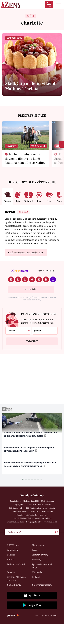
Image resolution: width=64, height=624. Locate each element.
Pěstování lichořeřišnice (23, 518)
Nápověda (37, 572)
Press (34, 550)
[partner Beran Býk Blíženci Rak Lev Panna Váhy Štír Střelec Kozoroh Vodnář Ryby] (45, 331)
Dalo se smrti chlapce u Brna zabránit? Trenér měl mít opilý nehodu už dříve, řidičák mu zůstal (30, 434)
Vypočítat (32, 341)
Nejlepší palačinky (33, 522)
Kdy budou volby (16, 508)
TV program (18, 504)
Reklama (11, 554)
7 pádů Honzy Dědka (19, 511)
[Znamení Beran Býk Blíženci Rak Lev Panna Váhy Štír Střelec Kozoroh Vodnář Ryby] (18, 331)
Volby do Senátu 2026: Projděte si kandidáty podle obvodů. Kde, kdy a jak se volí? (29, 449)
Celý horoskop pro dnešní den (25, 252)
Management (38, 545)
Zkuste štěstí (30, 289)
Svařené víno (47, 511)
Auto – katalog (49, 508)
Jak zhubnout (15, 501)
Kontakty (36, 559)
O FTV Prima (13, 545)
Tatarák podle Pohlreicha (27, 515)
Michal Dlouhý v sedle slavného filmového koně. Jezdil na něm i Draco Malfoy (25, 158)
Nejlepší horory (47, 501)
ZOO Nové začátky (33, 508)
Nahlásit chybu (14, 584)
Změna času (31, 504)
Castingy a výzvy (40, 554)
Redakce (36, 577)
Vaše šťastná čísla (46, 270)
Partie (40, 504)
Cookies (11, 572)
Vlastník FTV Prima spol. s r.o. (16, 578)
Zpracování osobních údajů (42, 566)
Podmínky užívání (16, 564)
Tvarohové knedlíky (15, 522)
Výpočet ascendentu (43, 518)
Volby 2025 (35, 511)
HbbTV (10, 559)
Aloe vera (43, 515)
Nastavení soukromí (42, 584)
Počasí (48, 504)
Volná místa (12, 550)
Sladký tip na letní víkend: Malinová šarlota (31, 86)
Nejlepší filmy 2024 (31, 501)
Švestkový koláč (50, 522)
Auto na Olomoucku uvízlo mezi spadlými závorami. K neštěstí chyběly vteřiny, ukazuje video (30, 464)
